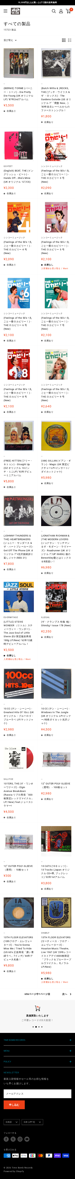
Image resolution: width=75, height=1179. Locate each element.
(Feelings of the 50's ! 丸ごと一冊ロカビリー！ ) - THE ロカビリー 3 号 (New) (55, 176)
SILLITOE (8, 779)
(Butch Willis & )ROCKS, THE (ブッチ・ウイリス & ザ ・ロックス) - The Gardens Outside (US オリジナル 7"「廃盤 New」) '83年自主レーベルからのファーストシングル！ (56, 99)
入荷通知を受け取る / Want (54, 268)
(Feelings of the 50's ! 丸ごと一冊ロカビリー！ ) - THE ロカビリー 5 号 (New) (55, 247)
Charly (45, 933)
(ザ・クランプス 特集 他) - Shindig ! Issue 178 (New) (56, 623)
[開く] (54, 11)
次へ (64, 994)
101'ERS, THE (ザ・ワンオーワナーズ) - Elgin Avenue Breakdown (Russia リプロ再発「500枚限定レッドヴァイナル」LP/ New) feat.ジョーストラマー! (19, 794)
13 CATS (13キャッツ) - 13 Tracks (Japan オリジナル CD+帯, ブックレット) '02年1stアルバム (55, 871)
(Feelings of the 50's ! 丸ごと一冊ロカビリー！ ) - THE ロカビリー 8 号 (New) (18, 395)
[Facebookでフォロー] (6, 1139)
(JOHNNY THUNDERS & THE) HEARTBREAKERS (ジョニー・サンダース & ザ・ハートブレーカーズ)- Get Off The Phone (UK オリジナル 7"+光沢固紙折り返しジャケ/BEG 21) (18, 546)
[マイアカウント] (61, 11)
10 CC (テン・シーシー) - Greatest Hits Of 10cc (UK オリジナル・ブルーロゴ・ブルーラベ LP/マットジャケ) (19, 716)
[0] (68, 11)
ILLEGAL (45, 617)
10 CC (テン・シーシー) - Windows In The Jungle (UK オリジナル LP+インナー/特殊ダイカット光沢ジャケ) (56, 716)
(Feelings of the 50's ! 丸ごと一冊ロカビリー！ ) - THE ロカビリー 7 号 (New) (55, 323)
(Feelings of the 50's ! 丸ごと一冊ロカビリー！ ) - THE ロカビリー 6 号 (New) (18, 323)
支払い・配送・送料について (37, 1020)
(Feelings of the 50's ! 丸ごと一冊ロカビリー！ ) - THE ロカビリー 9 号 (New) (55, 395)
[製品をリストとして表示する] (69, 40)
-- (4, 84)
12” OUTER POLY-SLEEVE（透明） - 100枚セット (55, 785)
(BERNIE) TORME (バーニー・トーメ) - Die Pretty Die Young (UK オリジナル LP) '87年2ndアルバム (18, 94)
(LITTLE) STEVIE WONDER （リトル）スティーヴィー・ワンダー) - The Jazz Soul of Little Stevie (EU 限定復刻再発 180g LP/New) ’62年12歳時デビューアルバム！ (18, 632)
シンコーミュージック (52, 166)
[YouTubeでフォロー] (26, 1139)
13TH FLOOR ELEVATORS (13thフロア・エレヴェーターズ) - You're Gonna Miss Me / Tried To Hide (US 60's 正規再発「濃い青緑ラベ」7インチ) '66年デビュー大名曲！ (19, 948)
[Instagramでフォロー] (20, 1139)
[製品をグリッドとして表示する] (63, 40)
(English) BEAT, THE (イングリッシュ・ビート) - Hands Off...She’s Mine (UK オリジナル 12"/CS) (18, 176)
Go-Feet (8, 166)
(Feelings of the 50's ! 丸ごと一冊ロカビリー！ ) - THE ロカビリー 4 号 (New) (18, 247)
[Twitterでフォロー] (13, 1139)
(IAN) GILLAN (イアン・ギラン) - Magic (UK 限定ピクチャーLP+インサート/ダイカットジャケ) (56, 466)
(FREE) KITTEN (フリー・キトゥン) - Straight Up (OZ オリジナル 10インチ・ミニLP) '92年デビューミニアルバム (18, 468)
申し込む (14, 1104)
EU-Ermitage (11, 617)
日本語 (9, 1122)
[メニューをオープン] (5, 11)
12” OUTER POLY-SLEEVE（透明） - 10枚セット (18, 868)
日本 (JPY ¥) (29, 1122)
